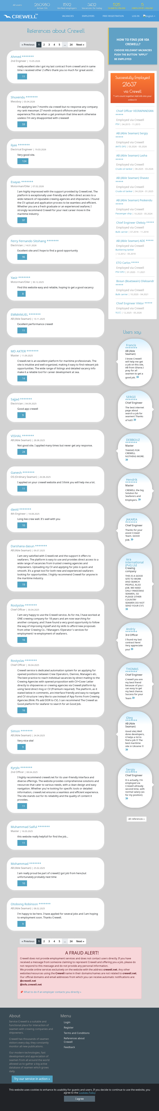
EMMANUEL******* (26, 314)
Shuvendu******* (24, 97)
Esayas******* (22, 182)
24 (71, 44)
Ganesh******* (22, 472)
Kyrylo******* (21, 768)
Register (69, 1027)
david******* (21, 509)
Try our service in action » (32, 1079)
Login (67, 1022)
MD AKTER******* (25, 351)
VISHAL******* (22, 436)
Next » (80, 44)
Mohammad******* (26, 864)
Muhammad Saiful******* (30, 827)
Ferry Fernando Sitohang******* (35, 241)
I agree (79, 1098)
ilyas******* (20, 145)
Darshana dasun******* (29, 546)
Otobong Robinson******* (31, 904)
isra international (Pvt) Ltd (134, 562)
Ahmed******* (22, 57)
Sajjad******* (21, 399)
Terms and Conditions (77, 1033)
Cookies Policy (87, 1092)
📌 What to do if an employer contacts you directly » (50, 992)
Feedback (69, 1047)
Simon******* (22, 731)
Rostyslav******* (24, 605)
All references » (136, 818)
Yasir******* (20, 278)
